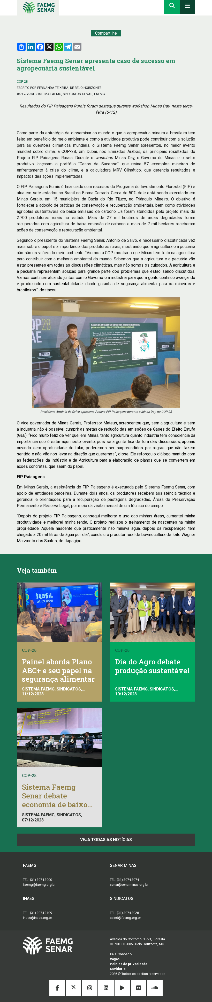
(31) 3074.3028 (128, 913)
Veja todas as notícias (106, 839)
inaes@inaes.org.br (37, 918)
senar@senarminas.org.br (129, 885)
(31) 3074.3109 (41, 913)
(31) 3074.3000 (41, 880)
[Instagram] (90, 989)
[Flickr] (139, 989)
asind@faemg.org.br (125, 918)
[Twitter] (74, 989)
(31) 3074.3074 (128, 880)
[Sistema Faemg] (48, 945)
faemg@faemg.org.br (39, 885)
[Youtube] (123, 989)
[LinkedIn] (106, 989)
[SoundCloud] (155, 989)
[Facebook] (57, 989)
